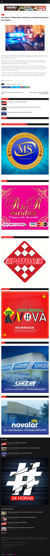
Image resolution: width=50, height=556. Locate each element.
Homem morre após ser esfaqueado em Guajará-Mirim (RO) (17, 102)
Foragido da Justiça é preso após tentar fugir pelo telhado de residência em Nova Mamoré (21, 517)
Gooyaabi (14, 554)
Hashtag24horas (5, 22)
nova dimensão (7, 84)
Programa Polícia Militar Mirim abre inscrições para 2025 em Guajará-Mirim (19, 112)
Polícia (8, 12)
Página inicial (3, 12)
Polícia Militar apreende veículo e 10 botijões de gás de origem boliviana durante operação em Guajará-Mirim (25, 512)
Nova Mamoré (14, 84)
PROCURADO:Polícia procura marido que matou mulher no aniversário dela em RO (20, 527)
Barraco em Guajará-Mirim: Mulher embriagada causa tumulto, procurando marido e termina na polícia (24, 107)
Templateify (6, 554)
